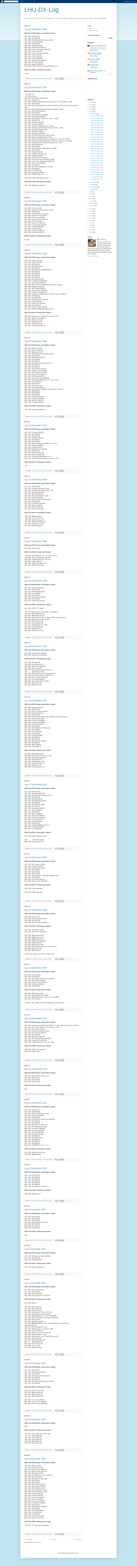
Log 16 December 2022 (35, 857)
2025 (90, 104)
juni (92, 194)
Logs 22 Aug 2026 (94, 60)
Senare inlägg (29, 1539)
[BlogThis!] (57, 79)
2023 (90, 109)
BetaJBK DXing (94, 65)
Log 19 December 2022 (35, 646)
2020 (90, 211)
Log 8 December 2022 (35, 1249)
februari (93, 203)
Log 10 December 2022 (35, 1168)
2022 (90, 111)
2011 (90, 232)
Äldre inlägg (77, 1539)
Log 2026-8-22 (93, 66)
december (94, 113)
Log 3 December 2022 (97, 174)
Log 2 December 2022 (97, 177)
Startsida (53, 1539)
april (92, 198)
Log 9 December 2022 (35, 1209)
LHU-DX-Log (41, 9)
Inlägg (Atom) (37, 1542)
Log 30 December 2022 (35, 87)
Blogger (76, 1553)
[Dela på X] (59, 79)
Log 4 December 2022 (35, 1459)
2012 (90, 230)
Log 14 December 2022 (35, 968)
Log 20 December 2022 (35, 581)
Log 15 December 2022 (35, 910)
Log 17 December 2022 (35, 784)
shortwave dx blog (95, 59)
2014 (90, 225)
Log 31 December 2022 (35, 29)
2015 (90, 223)
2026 (90, 102)
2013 (90, 227)
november (94, 182)
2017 (90, 218)
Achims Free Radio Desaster (98, 45)
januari (93, 205)
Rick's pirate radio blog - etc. (98, 70)
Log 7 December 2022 (35, 1283)
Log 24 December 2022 (35, 341)
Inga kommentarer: (48, 78)
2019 (90, 213)
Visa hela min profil (93, 256)
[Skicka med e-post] (56, 79)
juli (92, 191)
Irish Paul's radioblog (96, 53)
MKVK (90, 28)
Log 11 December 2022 (35, 1103)
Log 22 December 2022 (35, 479)
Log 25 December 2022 (35, 253)
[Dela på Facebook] (61, 79)
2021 (90, 208)
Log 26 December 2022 (35, 201)
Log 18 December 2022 (35, 700)
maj (92, 196)
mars (92, 201)
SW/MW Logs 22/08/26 (95, 54)
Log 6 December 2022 (35, 1363)
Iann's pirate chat (93, 30)
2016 (90, 220)
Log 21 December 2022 (35, 541)
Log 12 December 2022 (35, 1069)
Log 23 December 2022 (35, 425)
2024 (90, 107)
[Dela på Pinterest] (63, 79)
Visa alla (111, 74)
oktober (93, 184)
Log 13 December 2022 (35, 1018)
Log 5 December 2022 (35, 1419)
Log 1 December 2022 (97, 179)
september (94, 187)
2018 (90, 215)
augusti (93, 189)
